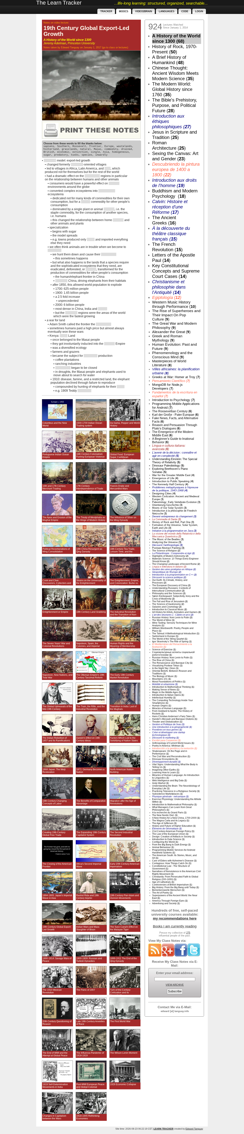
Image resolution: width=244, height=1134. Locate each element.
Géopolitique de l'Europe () (166, 572)
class (112, 47)
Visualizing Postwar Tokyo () (167, 665)
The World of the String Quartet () (169, 639)
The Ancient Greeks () (164, 220)
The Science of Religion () (166, 550)
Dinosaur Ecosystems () (165, 759)
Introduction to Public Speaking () (173, 481)
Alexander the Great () (171, 332)
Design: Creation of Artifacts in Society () (173, 836)
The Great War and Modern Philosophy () (174, 325)
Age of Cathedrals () (163, 882)
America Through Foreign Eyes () (170, 900)
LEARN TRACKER (163, 1129)
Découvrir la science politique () (169, 577)
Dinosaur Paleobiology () (168, 465)
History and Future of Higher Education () (174, 826)
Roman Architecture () (169, 145)
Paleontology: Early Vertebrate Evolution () (176, 502)
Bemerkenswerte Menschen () (168, 890)
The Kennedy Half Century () (170, 484)
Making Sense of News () (165, 689)
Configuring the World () (165, 842)
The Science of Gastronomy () (168, 604)
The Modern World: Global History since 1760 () (172, 89)
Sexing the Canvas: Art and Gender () (175, 156)
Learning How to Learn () (165, 772)
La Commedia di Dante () (166, 519)
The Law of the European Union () (170, 834)
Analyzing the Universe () (166, 542)
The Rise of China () (163, 660)
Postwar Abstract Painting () (168, 547)
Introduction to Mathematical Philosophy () (174, 804)
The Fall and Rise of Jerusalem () (170, 601)
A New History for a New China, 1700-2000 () (176, 818)
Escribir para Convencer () (166, 740)
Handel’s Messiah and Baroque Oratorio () (174, 719)
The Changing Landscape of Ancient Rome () (176, 564)
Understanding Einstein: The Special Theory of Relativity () (174, 460)
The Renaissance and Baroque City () (172, 663)
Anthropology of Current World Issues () (173, 743)
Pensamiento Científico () (171, 381)
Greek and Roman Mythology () (167, 338)
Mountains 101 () (161, 679)
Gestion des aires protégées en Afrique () (174, 569)
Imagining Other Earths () (165, 769)
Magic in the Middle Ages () (166, 692)
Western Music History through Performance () (174, 304)
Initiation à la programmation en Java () (174, 530)
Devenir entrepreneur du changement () (174, 516)
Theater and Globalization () (167, 721)
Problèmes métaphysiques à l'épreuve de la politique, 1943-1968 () (175, 489)
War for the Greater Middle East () (173, 475)
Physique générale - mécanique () (170, 796)
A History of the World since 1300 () (176, 38)
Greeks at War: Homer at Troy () (176, 377)
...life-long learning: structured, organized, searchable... (161, 3)
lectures (123, 47)
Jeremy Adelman (54, 43)
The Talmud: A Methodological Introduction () (175, 633)
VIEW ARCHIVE (175, 984)
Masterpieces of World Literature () (169, 363)
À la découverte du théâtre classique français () (171, 233)
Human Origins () (161, 705)
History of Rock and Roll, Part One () (173, 522)
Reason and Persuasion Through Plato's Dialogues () (174, 426)
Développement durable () (166, 761)
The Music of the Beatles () (168, 539)
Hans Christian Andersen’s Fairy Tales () (173, 716)
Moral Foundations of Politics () (168, 681)
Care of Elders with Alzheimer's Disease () (174, 860)
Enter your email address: (174, 973)
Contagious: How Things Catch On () (171, 863)
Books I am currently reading (175, 926)
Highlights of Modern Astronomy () (170, 556)
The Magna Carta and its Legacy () (170, 820)
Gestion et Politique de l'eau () (168, 724)
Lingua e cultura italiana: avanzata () (168, 447)
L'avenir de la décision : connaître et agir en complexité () (174, 454)
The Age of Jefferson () (164, 823)
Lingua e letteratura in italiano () (169, 566)
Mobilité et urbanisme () (165, 684)
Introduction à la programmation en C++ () (174, 574)
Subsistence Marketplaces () (167, 794)
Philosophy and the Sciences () (169, 593)
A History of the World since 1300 (67, 39)
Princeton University (81, 43)
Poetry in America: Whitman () (168, 745)
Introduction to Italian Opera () (168, 695)
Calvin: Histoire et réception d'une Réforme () (170, 207)
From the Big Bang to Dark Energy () (171, 844)
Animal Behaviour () (163, 847)
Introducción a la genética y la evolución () (174, 748)
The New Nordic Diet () (165, 815)
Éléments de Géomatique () (167, 828)
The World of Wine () (163, 620)
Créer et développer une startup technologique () (168, 733)
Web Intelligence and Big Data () (169, 780)
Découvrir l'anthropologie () (167, 545)
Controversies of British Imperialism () (172, 884)
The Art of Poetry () (162, 892)
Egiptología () (166, 297)
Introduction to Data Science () (168, 839)
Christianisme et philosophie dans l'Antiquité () (169, 287)
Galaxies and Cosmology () (167, 606)
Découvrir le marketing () (165, 737)
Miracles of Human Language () (169, 708)
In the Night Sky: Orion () (165, 668)
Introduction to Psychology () (173, 400)
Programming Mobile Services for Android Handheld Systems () (173, 851)
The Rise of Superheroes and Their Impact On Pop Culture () (176, 315)
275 (188, 932)
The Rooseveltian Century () (172, 411)
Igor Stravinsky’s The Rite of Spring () (172, 641)
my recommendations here (175, 918)
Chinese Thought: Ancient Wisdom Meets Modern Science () (175, 73)
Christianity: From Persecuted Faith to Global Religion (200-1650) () (175, 878)
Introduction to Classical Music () (169, 609)
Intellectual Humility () (164, 697)
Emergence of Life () (165, 478)
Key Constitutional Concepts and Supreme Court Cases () (176, 271)
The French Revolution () (167, 247)
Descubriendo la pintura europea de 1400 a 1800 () (176, 169)
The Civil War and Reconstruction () (171, 756)
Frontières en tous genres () (167, 729)
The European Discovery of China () (171, 585)
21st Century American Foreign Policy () (173, 831)
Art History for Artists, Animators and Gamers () (176, 612)
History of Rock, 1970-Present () (174, 49)
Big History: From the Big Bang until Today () (175, 887)
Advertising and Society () (166, 903)
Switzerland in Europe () (165, 636)
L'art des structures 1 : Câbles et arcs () (172, 614)
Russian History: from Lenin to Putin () (172, 617)
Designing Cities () (164, 493)
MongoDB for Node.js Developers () (167, 386)
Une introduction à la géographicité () (172, 727)
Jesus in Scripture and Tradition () (174, 134)
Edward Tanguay (70, 47)
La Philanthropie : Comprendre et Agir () (173, 553)
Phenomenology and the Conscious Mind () (172, 355)
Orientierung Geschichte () (167, 505)
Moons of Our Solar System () (169, 507)
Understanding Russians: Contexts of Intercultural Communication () (171, 589)
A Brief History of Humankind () (169, 60)
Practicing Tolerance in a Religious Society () (176, 791)
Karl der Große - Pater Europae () (175, 414)
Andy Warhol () (160, 783)
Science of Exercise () (164, 649)
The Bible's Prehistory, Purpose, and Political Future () (174, 105)
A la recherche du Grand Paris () (169, 812)
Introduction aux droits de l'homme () (174, 183)
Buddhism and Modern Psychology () (174, 193)
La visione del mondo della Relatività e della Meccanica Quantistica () (176, 535)
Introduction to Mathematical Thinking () (173, 687)
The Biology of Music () (164, 676)
